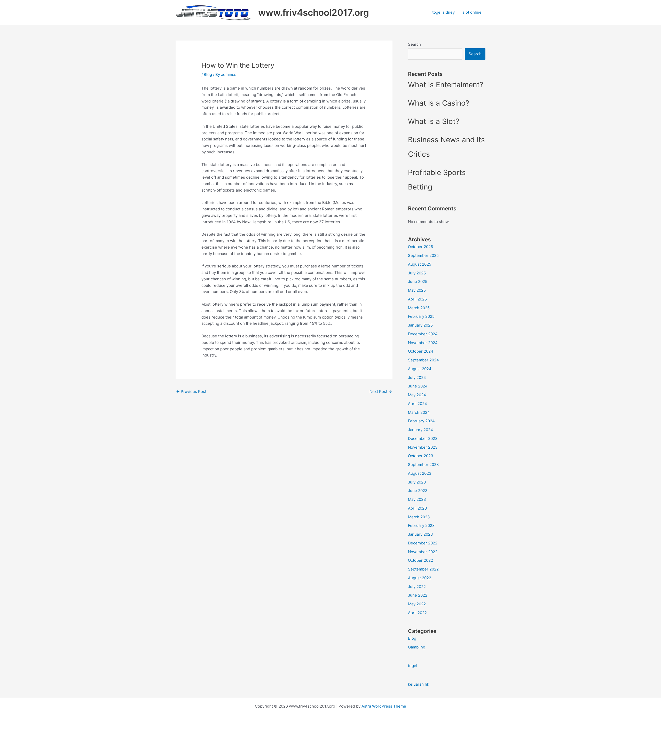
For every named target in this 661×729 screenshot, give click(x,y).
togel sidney (443, 12)
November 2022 (422, 551)
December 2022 (422, 543)
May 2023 (417, 499)
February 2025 (421, 316)
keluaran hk (418, 684)
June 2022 (417, 595)
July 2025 (417, 273)
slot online (472, 12)
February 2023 (421, 525)
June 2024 (418, 386)
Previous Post (191, 391)
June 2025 (417, 281)
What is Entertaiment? (445, 84)
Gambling (416, 647)
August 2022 (419, 577)
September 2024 (423, 360)
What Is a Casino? (438, 103)
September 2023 (423, 464)
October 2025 (420, 246)
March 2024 (419, 412)
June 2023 (418, 490)
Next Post (380, 391)
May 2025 (417, 290)
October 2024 (420, 351)
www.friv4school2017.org (313, 12)
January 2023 (420, 534)
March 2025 (419, 307)
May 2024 (417, 394)
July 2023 (417, 482)
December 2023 (423, 438)
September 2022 (423, 569)
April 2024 (417, 403)
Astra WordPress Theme (383, 706)
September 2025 (423, 255)
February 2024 (421, 420)
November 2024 (423, 342)
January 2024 (420, 429)
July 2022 (417, 586)
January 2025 (420, 325)
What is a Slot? (433, 121)
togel (412, 665)
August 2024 (419, 368)
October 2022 (420, 560)
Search (414, 44)
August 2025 (419, 264)
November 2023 (423, 447)
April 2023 (417, 508)
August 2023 (419, 473)
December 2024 (423, 333)
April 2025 (417, 299)
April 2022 (417, 612)
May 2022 (417, 603)
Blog (208, 74)
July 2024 (417, 377)
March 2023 (419, 516)
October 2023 (420, 455)
